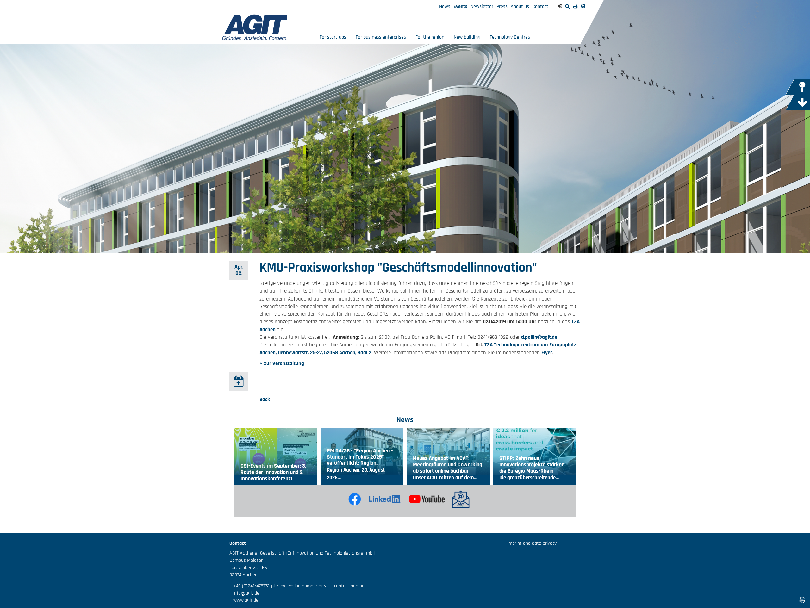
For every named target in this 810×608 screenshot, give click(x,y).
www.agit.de (244, 600)
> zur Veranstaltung (281, 363)
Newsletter (481, 6)
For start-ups (333, 37)
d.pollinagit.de (539, 337)
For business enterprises (381, 37)
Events (460, 6)
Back (264, 399)
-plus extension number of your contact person (317, 586)
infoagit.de (244, 593)
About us (520, 6)
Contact (540, 6)
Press (502, 6)
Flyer (546, 352)
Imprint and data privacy (532, 543)
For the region (429, 37)
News (444, 6)
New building (467, 37)
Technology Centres (510, 37)
